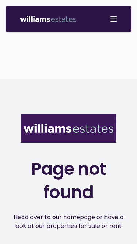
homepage (79, 217)
